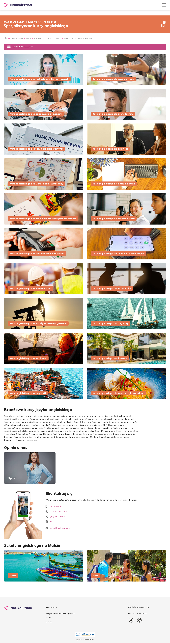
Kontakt (49, 622)
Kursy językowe (17, 38)
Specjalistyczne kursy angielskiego (78, 38)
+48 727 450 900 (59, 511)
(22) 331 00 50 (57, 516)
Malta (28, 38)
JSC (52, 521)
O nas (48, 618)
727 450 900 (55, 506)
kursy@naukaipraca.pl (60, 528)
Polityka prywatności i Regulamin (60, 613)
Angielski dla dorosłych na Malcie (47, 38)
